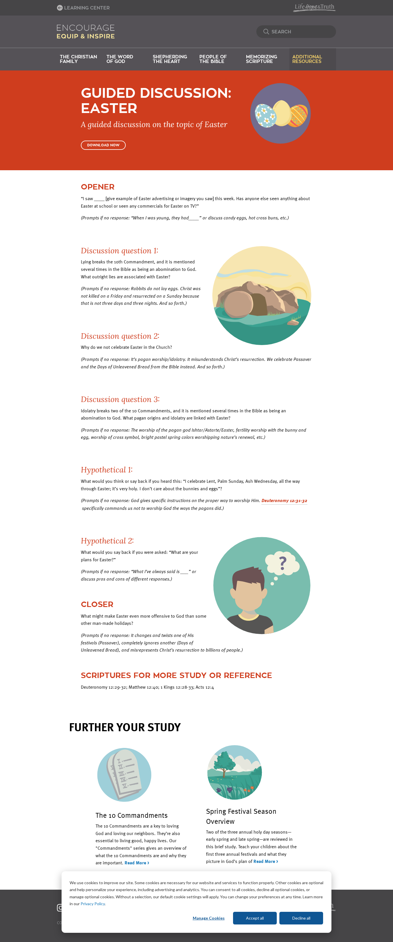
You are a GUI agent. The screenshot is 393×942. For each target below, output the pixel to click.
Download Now (103, 145)
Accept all (255, 918)
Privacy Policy (93, 903)
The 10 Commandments (132, 814)
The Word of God (119, 59)
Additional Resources (307, 59)
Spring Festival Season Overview (241, 815)
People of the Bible (213, 59)
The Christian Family (78, 59)
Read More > (137, 862)
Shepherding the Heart (170, 59)
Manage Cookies (209, 918)
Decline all (301, 918)
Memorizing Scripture (261, 59)
